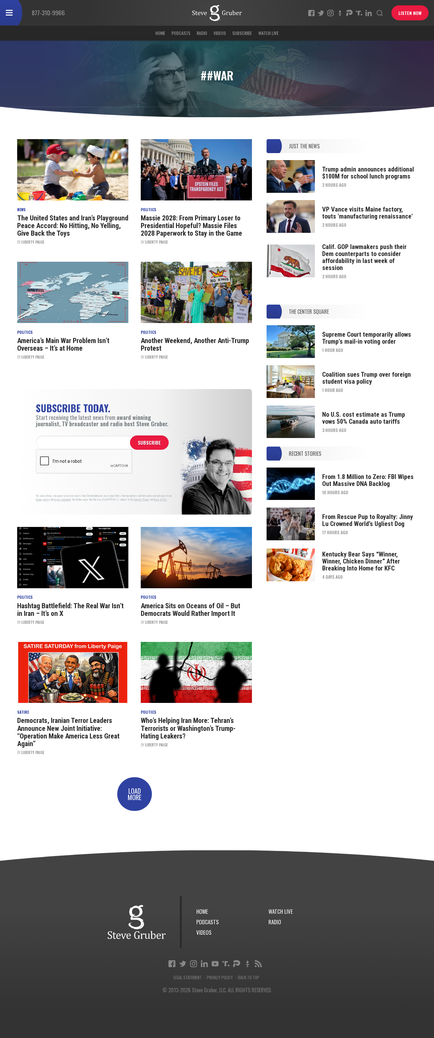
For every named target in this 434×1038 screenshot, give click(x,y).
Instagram (330, 13)
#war (217, 13)
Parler (349, 13)
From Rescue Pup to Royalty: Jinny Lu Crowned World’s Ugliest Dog (367, 520)
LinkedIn (368, 13)
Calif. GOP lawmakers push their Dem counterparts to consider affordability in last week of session (364, 257)
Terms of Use (160, 499)
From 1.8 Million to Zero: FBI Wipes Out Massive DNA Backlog (368, 480)
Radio (202, 33)
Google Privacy (142, 499)
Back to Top (248, 977)
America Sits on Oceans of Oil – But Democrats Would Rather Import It (190, 609)
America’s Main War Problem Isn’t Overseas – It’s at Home (63, 344)
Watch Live (268, 33)
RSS (258, 963)
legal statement (62, 499)
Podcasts (181, 33)
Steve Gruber (137, 922)
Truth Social (225, 963)
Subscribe (242, 33)
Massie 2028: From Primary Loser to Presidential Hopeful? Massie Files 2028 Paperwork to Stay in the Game (191, 225)
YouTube (215, 963)
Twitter (321, 13)
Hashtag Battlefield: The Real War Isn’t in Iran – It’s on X (70, 609)
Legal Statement (187, 977)
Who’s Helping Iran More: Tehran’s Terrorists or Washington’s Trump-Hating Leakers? (188, 728)
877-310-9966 (48, 12)
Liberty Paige (32, 242)
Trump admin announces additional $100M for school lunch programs (368, 172)
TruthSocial (359, 13)
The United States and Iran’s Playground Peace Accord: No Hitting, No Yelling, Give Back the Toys (72, 225)
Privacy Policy (220, 977)
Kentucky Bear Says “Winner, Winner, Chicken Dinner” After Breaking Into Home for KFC (361, 561)
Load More (134, 794)
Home (160, 33)
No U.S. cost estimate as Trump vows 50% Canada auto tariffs (363, 418)
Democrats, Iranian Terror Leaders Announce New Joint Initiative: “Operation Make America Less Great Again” (68, 732)
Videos (220, 33)
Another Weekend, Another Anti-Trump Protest (195, 344)
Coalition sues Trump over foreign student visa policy (366, 378)
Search (379, 13)
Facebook (311, 13)
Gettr (340, 13)
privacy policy (43, 499)
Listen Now (410, 13)
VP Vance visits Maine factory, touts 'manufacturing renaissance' (367, 213)
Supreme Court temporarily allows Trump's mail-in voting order (366, 338)
